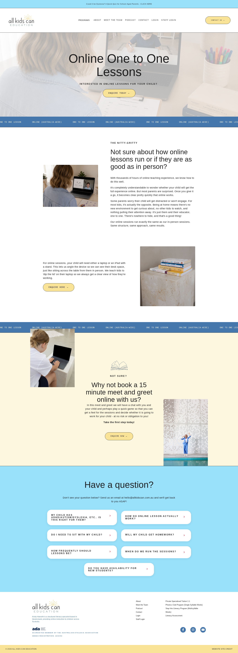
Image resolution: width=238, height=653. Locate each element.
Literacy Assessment (174, 616)
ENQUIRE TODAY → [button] (119, 93)
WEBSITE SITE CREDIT (222, 649)
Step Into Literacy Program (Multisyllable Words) (182, 610)
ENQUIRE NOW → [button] (119, 436)
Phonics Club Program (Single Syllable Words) (184, 605)
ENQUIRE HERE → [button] (59, 287)
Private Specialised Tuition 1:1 (178, 601)
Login (155, 20)
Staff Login (168, 20)
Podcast (130, 20)
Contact (144, 20)
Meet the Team (113, 20)
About (97, 20)
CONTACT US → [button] (218, 20)
